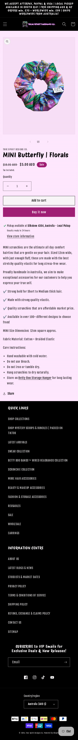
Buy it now (39, 212)
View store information (20, 236)
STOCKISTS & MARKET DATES (24, 577)
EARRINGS (13, 533)
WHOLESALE (14, 524)
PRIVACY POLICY (17, 586)
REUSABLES (14, 506)
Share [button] (11, 393)
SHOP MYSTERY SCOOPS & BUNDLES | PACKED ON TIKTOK (35, 430)
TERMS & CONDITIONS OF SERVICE (27, 595)
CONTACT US (14, 622)
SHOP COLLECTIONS (18, 419)
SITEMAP (13, 631)
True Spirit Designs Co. (34, 733)
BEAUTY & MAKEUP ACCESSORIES (26, 488)
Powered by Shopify (51, 733)
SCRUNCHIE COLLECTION (21, 469)
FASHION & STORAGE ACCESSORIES (27, 497)
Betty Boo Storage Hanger (34, 378)
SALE (10, 515)
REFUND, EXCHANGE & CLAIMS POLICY (29, 613)
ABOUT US (13, 559)
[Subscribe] (65, 662)
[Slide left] (30, 141)
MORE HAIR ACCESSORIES (22, 478)
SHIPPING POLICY (18, 604)
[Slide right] (47, 141)
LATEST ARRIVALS (17, 442)
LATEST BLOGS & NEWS (20, 568)
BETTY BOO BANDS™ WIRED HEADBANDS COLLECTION (38, 460)
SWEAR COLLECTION (19, 451)
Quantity (7, 176)
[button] (5, 24)
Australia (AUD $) (37, 704)
